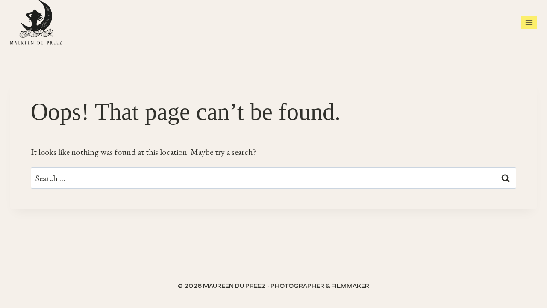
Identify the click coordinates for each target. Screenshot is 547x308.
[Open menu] (529, 22)
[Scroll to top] (538, 290)
